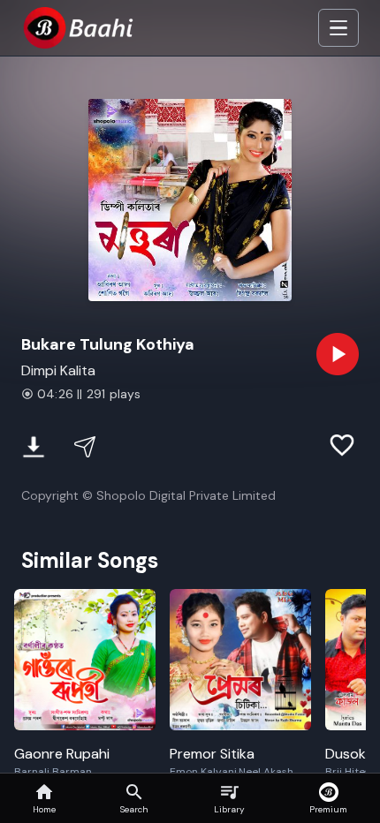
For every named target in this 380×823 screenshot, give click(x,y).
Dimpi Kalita (58, 370)
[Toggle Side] (338, 28)
